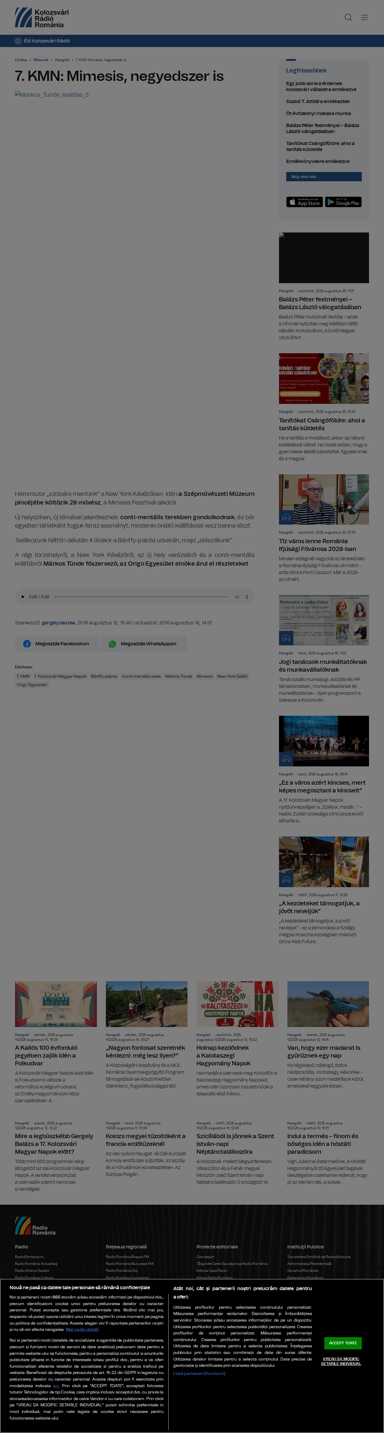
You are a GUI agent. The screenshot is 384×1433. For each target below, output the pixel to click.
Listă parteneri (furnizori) (199, 1373)
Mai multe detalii (82, 1329)
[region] (192, 1356)
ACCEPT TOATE (343, 1343)
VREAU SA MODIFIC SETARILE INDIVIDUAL (341, 1361)
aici (56, 1386)
